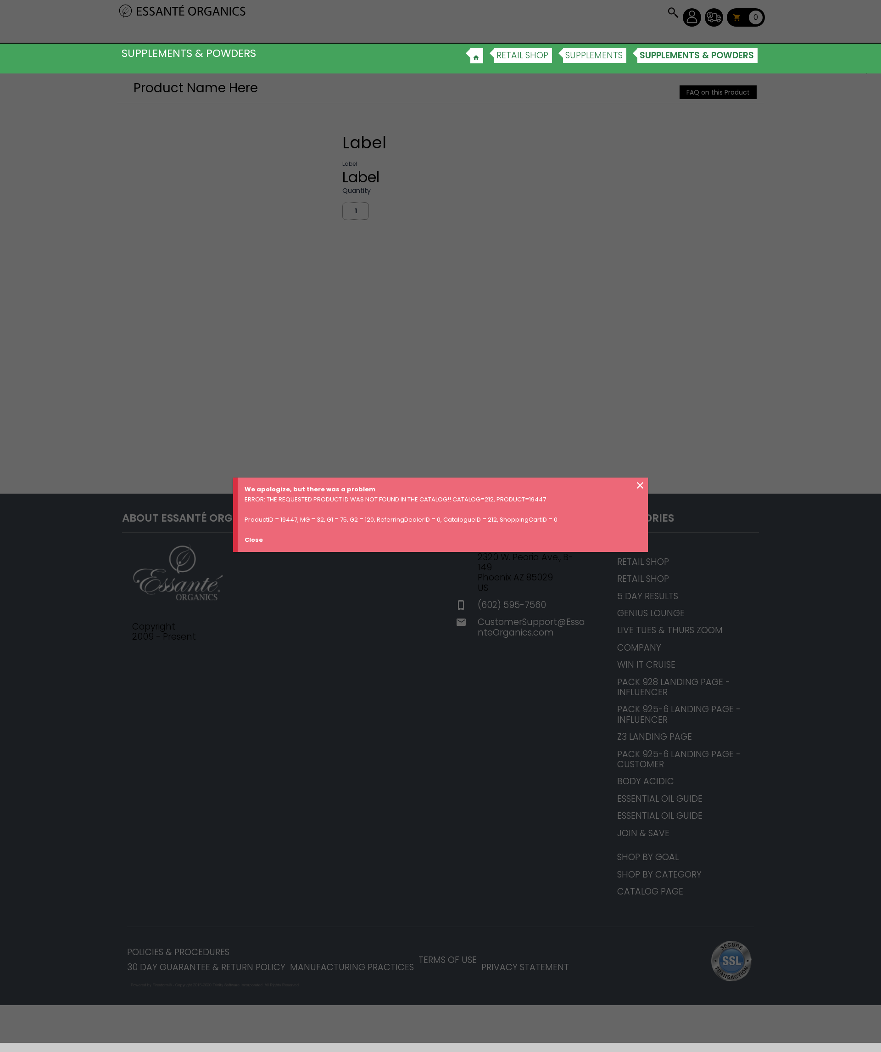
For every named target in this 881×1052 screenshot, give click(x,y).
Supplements (594, 55)
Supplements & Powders (697, 55)
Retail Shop (522, 55)
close (640, 485)
